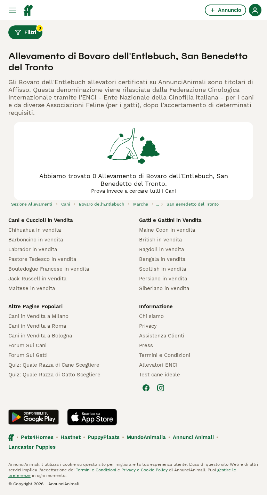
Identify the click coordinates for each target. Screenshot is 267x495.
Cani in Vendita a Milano (38, 316)
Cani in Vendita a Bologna (40, 336)
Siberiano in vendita (164, 288)
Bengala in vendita (162, 259)
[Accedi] (255, 10)
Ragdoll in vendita (161, 249)
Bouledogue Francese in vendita (48, 269)
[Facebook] (146, 388)
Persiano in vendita (163, 279)
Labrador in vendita (32, 249)
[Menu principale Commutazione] (12, 10)
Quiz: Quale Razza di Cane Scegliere (53, 365)
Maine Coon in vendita (167, 230)
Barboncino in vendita (35, 240)
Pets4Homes (37, 437)
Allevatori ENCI (158, 365)
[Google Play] (33, 417)
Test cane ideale (159, 375)
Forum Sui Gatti (28, 355)
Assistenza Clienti (161, 336)
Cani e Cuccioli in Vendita (40, 220)
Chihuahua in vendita (34, 230)
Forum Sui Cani (27, 345)
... (157, 204)
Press (146, 345)
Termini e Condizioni (164, 355)
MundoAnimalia (146, 437)
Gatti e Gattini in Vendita (170, 220)
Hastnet (70, 437)
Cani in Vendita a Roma (37, 326)
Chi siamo (151, 316)
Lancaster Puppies (32, 447)
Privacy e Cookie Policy (144, 470)
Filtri (32, 30)
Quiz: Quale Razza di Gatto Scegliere (54, 375)
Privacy (148, 326)
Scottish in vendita (162, 269)
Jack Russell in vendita (37, 279)
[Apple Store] (92, 417)
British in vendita (160, 240)
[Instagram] (161, 388)
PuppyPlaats (104, 437)
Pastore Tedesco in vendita (42, 259)
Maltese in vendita (31, 288)
